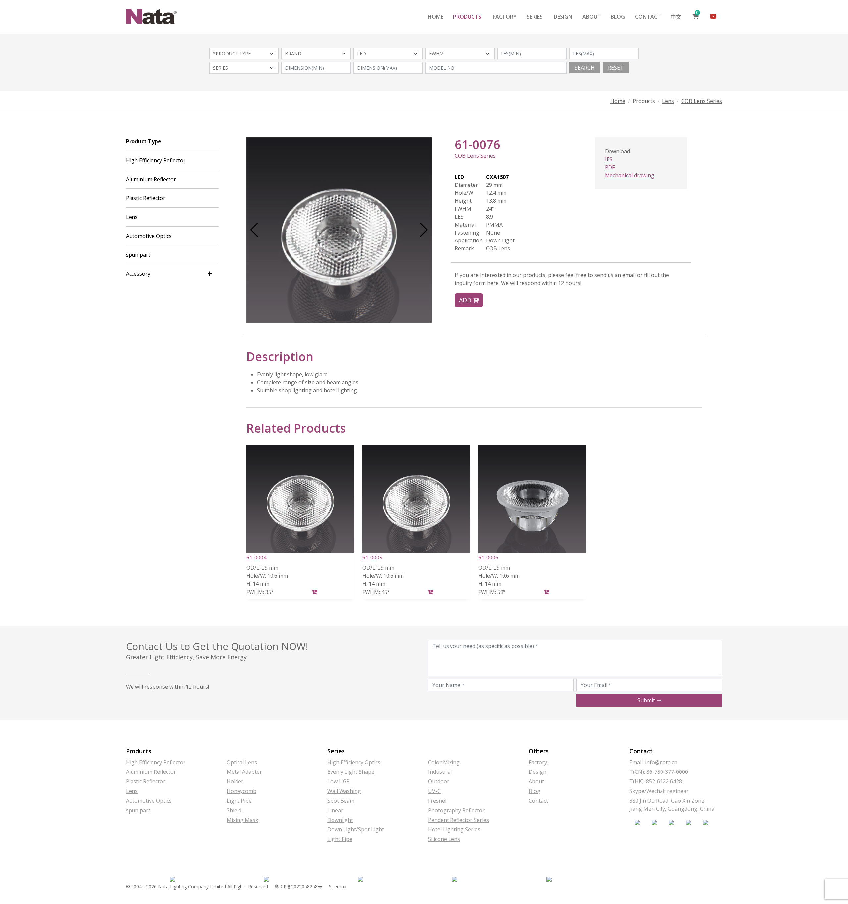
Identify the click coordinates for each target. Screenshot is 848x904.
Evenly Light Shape (350, 771)
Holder (235, 781)
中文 (676, 16)
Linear (335, 810)
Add (466, 300)
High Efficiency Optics (353, 762)
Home (435, 16)
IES (608, 159)
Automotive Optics (149, 235)
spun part (138, 254)
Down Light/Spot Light (355, 829)
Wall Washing (344, 791)
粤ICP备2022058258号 (298, 886)
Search (585, 67)
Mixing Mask (242, 820)
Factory (505, 16)
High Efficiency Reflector (156, 160)
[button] (254, 230)
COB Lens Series (701, 101)
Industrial (440, 771)
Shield (234, 810)
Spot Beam (340, 800)
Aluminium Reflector (151, 179)
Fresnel (437, 800)
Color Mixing (444, 762)
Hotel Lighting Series (454, 829)
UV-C (434, 791)
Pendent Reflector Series (458, 820)
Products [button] (467, 16)
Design (563, 16)
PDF (610, 167)
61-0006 (488, 557)
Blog (618, 16)
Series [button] (535, 16)
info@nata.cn (661, 762)
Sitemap (337, 886)
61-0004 (256, 557)
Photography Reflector (456, 810)
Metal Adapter (244, 771)
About (591, 16)
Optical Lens (242, 762)
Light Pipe (239, 800)
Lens (668, 101)
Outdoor (438, 781)
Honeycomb (241, 791)
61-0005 (372, 557)
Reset (616, 67)
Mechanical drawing (629, 175)
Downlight (340, 820)
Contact (648, 16)
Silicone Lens (444, 839)
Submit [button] (646, 700)
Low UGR (338, 781)
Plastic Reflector (145, 198)
